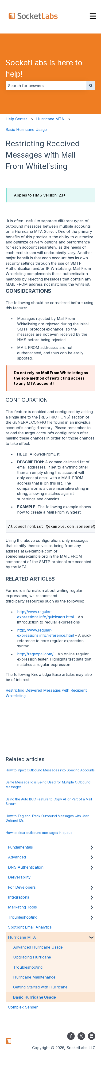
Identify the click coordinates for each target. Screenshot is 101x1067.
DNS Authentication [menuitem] (25, 867)
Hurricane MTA (50, 119)
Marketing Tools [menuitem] (22, 907)
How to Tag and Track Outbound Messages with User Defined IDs (47, 818)
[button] (91, 847)
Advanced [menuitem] (17, 857)
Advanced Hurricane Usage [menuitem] (38, 947)
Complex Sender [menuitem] (23, 1007)
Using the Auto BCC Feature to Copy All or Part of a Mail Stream (49, 801)
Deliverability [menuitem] (19, 877)
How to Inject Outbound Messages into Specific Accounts (50, 770)
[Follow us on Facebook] (71, 1036)
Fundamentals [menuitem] (20, 847)
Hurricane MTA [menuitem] (22, 937)
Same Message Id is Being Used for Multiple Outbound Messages (48, 784)
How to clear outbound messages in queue (39, 833)
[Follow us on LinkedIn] (91, 1036)
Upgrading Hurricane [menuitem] (32, 957)
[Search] (90, 85)
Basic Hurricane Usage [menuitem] (34, 997)
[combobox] (46, 85)
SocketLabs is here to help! (44, 68)
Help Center (16, 119)
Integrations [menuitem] (18, 897)
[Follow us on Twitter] (81, 1036)
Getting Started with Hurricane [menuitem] (40, 987)
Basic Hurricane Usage (26, 129)
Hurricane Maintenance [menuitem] (34, 977)
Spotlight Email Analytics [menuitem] (30, 927)
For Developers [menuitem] (22, 887)
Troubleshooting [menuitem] (22, 917)
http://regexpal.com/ (35, 654)
